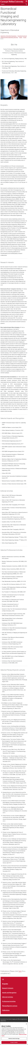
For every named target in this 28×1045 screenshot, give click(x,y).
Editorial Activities (7, 997)
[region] (14, 1033)
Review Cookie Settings (14, 1038)
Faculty (24, 37)
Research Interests (7, 988)
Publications (6, 1010)
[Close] (26, 1023)
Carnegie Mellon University (12, 2)
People (20, 37)
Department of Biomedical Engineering (10, 31)
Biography (5, 983)
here (20, 971)
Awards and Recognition (9, 992)
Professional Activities (9, 1001)
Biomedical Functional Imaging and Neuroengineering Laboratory (13, 16)
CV (3, 979)
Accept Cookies (14, 1042)
